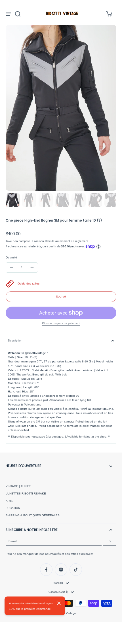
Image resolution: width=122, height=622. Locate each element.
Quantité (11, 257)
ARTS (9, 500)
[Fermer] (59, 603)
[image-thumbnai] (13, 200)
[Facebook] (46, 569)
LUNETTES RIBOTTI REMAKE (26, 493)
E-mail (12, 541)
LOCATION (13, 508)
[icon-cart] (109, 13)
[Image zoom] (61, 108)
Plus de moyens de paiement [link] (61, 323)
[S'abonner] (109, 541)
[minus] (11, 267)
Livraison (38, 241)
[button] (61, 296)
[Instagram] (61, 569)
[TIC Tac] (76, 569)
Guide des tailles (28, 283)
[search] (17, 13)
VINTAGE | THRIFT (18, 486)
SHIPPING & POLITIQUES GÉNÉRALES (33, 515)
